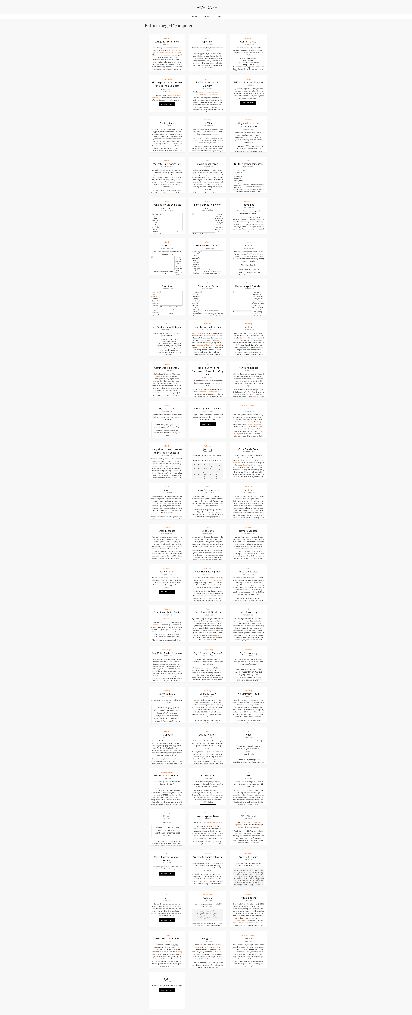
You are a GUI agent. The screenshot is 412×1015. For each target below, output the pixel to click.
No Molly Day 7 (207, 693)
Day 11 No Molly (248, 653)
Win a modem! (248, 897)
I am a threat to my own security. (207, 206)
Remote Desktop (248, 530)
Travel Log (248, 204)
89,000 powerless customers (212, 822)
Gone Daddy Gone (248, 449)
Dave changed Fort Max (248, 286)
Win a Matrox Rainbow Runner (166, 858)
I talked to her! (167, 571)
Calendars (248, 938)
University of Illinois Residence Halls (209, 345)
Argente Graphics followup (208, 856)
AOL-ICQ (207, 897)
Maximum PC (156, 625)
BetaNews (243, 338)
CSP (193, 707)
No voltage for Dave (208, 816)
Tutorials (206, 16)
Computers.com (239, 920)
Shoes (167, 490)
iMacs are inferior (155, 293)
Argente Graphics (248, 856)
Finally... (167, 619)
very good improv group (212, 580)
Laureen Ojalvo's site (256, 424)
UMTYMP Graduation (167, 938)
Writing (194, 16)
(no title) (248, 245)
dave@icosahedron (207, 163)
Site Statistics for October (167, 326)
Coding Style (167, 123)
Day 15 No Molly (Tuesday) (167, 653)
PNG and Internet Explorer (248, 82)
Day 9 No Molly (167, 693)
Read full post (167, 104)
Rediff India (213, 94)
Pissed (166, 816)
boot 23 (241, 741)
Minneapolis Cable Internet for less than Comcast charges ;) (167, 86)
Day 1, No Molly (207, 734)
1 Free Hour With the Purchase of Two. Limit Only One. (207, 371)
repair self (207, 41)
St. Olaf (204, 314)
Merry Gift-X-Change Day (167, 163)
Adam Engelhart (197, 333)
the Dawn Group (202, 94)
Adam (218, 340)
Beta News (257, 397)
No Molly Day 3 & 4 (248, 693)
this (157, 374)
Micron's (218, 635)
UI (194, 303)
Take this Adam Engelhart (207, 326)
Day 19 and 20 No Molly (167, 612)
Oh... (248, 408)
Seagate (246, 465)
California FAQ (248, 41)
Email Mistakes (166, 530)
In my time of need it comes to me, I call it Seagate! (166, 451)
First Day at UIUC (248, 571)
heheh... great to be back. (207, 408)
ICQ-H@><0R (208, 775)
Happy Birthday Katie (207, 490)
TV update (167, 734)
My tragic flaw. (167, 408)
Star (170, 822)
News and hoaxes (248, 367)
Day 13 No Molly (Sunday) (207, 653)
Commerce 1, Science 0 (166, 367)
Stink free (166, 245)
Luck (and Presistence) (166, 41)
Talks (219, 16)
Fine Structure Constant (166, 775)
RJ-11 (167, 979)
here (203, 381)
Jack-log (207, 449)
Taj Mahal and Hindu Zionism (207, 84)
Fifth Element (248, 816)
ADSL (248, 775)
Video (248, 734)
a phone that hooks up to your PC (209, 392)
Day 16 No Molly (248, 612)
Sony (208, 949)
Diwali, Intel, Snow (207, 286)
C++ (167, 897)
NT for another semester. (248, 163)
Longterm (207, 938)
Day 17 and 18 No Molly (207, 612)
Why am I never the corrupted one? (248, 124)
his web (212, 336)
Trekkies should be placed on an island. (166, 206)
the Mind (208, 123)
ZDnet (154, 866)
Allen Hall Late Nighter (207, 571)
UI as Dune (208, 530)
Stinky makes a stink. (208, 245)
